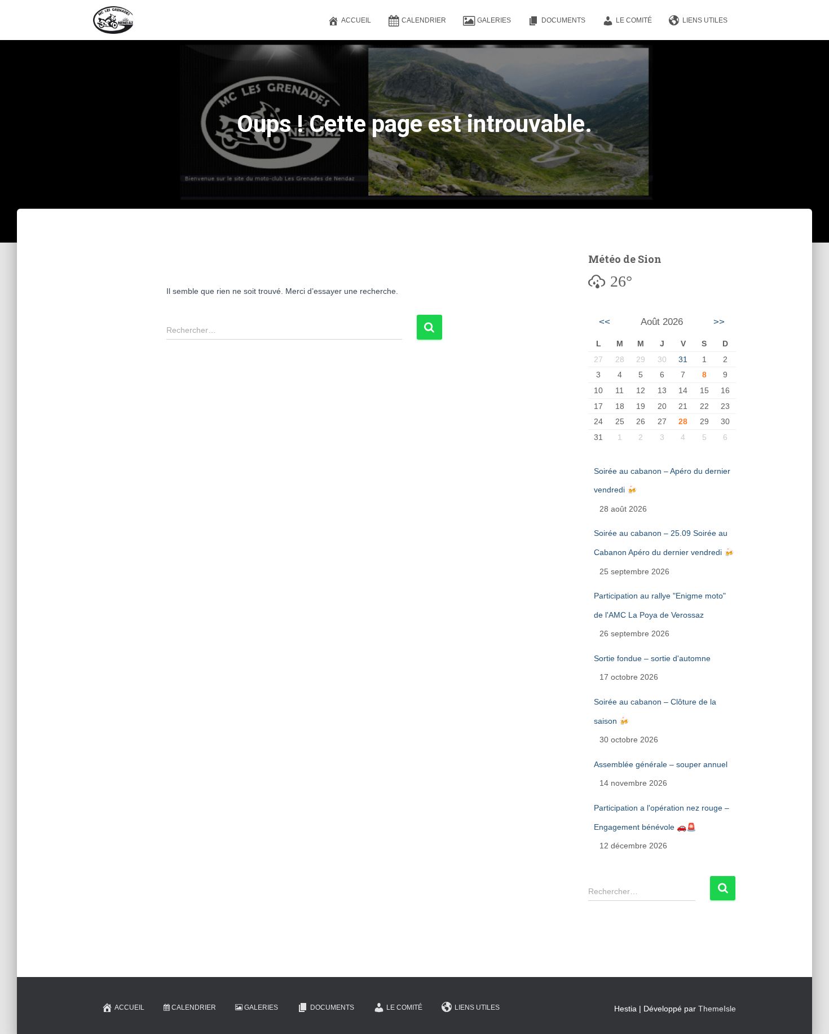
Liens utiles (704, 20)
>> (719, 321)
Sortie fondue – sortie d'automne (652, 658)
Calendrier (424, 20)
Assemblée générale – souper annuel (660, 764)
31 (682, 359)
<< (604, 321)
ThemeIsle (717, 1008)
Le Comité (634, 20)
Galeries (494, 20)
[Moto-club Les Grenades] (113, 20)
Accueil (356, 20)
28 (682, 421)
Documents (563, 20)
